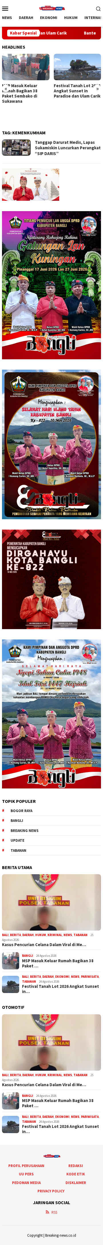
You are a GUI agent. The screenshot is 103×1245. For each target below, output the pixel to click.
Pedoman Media (26, 1182)
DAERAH (28, 935)
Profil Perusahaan (26, 1165)
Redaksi (75, 1165)
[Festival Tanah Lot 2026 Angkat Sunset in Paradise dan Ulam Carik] (77, 67)
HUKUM (40, 935)
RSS (54, 1212)
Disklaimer (76, 1182)
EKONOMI (62, 977)
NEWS (68, 935)
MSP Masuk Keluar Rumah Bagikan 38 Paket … (58, 963)
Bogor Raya (21, 810)
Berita (15, 935)
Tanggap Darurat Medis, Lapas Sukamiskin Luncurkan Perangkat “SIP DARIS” (68, 148)
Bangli (17, 820)
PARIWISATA (90, 977)
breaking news (25, 830)
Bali (5, 935)
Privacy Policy (50, 1191)
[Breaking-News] (51, 7)
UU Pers (26, 1174)
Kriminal (54, 935)
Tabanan (18, 850)
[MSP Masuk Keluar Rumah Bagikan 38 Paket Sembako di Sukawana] (25, 67)
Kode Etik (75, 1174)
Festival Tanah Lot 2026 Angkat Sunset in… (60, 989)
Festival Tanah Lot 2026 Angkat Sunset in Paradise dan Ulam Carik (77, 91)
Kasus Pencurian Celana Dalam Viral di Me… (44, 944)
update (17, 840)
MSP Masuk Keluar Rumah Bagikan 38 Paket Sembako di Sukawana (19, 93)
